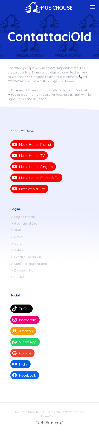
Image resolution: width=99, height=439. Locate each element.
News (18, 237)
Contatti (20, 277)
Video (18, 250)
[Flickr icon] (56, 423)
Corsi (18, 243)
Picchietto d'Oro (25, 223)
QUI (29, 77)
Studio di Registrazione (31, 263)
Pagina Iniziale (24, 217)
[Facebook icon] (42, 423)
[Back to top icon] (89, 429)
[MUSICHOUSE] (49, 7)
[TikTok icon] (61, 423)
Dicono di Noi (24, 270)
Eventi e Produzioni (28, 257)
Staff (17, 230)
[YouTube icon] (52, 423)
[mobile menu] (93, 7)
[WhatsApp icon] (37, 423)
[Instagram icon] (47, 423)
